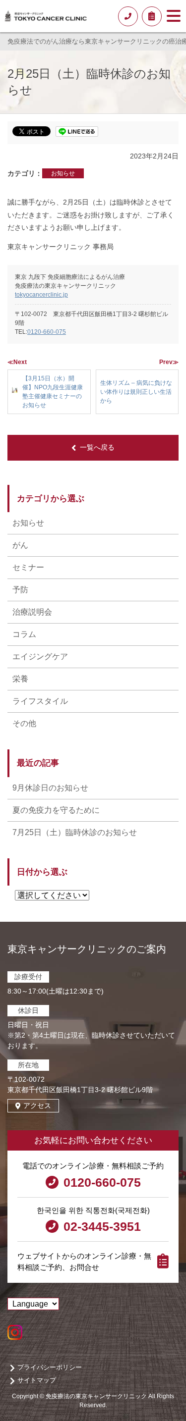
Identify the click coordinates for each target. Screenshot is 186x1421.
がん (20, 545)
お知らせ (63, 173)
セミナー (28, 567)
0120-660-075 (46, 331)
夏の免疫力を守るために (56, 810)
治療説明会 (32, 612)
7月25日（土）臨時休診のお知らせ (74, 832)
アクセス (37, 1105)
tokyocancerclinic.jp (41, 294)
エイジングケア (40, 656)
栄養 (20, 679)
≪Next (17, 362)
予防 (20, 589)
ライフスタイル (40, 701)
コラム (24, 634)
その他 (24, 723)
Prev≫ (169, 362)
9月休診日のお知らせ (50, 788)
